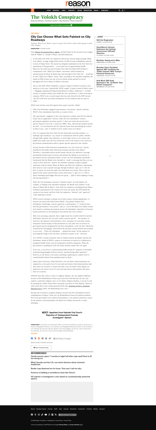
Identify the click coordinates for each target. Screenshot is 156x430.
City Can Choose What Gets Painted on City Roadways (61, 38)
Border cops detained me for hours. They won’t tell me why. (56, 368)
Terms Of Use (67, 420)
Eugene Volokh (35, 48)
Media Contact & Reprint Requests (42, 342)
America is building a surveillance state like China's (53, 372)
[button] (123, 10)
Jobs (60, 409)
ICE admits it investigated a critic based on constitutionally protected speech (60, 377)
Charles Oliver (100, 62)
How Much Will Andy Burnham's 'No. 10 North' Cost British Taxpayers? (110, 82)
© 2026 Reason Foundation (38, 420)
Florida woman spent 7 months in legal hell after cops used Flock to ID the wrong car (61, 357)
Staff (55, 409)
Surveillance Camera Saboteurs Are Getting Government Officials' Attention (106, 50)
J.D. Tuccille (100, 55)
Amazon (102, 409)
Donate (96, 10)
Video (64, 10)
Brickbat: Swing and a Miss (108, 60)
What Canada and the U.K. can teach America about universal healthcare (58, 363)
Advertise (73, 409)
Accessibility (50, 420)
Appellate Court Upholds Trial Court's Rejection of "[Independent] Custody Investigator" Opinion (62, 315)
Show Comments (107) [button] (42, 347)
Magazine (56, 10)
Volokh (79, 10)
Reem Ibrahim (100, 87)
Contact (89, 409)
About (33, 409)
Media (95, 409)
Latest (49, 10)
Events (50, 409)
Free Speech (35, 33)
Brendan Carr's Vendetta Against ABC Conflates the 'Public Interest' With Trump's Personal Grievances (109, 70)
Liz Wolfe (99, 42)
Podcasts (71, 10)
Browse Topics (41, 409)
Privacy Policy (59, 420)
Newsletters (88, 10)
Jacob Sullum (100, 75)
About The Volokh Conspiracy (60, 25)
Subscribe (104, 10)
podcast (64, 331)
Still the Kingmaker (105, 40)
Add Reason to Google (63, 339)
